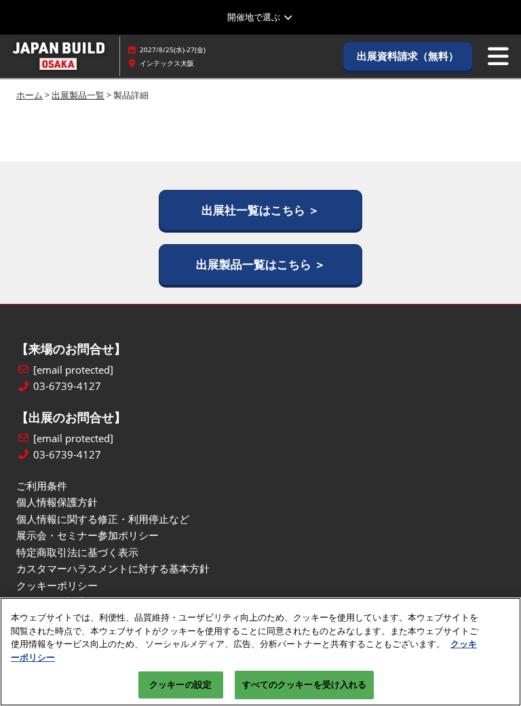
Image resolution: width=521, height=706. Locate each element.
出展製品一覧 (78, 95)
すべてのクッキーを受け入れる (304, 684)
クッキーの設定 (180, 684)
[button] (408, 56)
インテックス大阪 (167, 63)
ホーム (29, 95)
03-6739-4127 (67, 386)
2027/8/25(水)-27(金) (173, 49)
